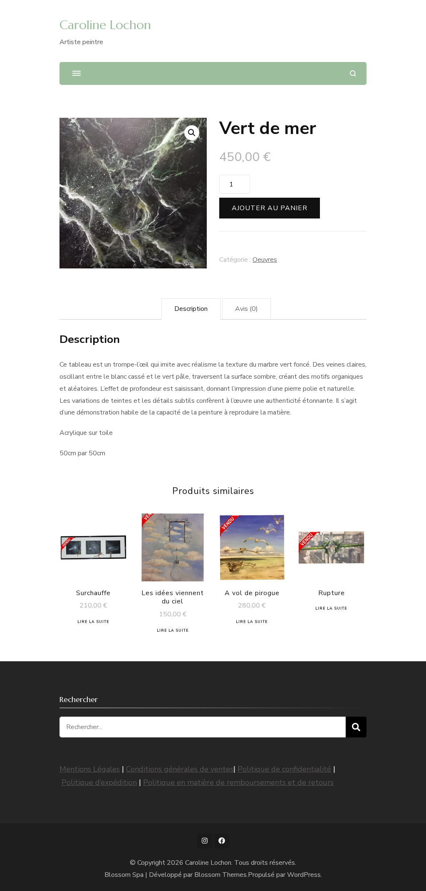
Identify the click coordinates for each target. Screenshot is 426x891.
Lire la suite (93, 621)
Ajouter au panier (269, 208)
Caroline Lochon (105, 24)
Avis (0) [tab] (246, 308)
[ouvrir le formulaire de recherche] (353, 73)
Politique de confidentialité (284, 769)
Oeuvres (265, 259)
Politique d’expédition (99, 782)
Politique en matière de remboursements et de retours (238, 782)
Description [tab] (191, 308)
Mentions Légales (89, 769)
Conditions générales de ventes (179, 769)
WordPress (304, 874)
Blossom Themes (220, 874)
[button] (191, 132)
